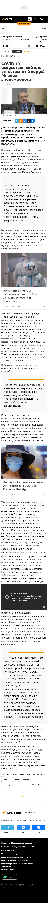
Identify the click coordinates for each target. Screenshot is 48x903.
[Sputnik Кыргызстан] (8, 20)
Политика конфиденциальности (15, 854)
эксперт (16, 780)
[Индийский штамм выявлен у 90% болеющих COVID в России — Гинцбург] (24, 462)
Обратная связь (8, 870)
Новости (6, 775)
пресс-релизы (7, 850)
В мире (14, 775)
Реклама (30, 846)
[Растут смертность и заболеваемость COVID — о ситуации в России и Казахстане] (24, 270)
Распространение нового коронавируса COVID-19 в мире (24, 785)
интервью (6, 780)
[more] (43, 306)
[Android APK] (9, 877)
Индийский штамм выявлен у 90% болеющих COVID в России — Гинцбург (23, 486)
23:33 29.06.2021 (8, 85)
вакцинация (37, 775)
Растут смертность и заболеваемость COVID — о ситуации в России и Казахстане (21, 296)
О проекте (5, 843)
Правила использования (21, 843)
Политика (21, 820)
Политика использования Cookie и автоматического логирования (16, 858)
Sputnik (6, 116)
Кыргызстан (7, 820)
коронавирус (25, 775)
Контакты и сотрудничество (13, 846)
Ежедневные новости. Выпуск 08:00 (16, 40)
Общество (25, 780)
